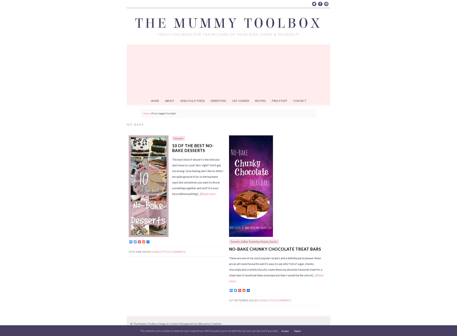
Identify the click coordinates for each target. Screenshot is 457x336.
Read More (310, 330)
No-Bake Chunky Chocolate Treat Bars (275, 249)
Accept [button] (285, 331)
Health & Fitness (192, 100)
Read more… (209, 193)
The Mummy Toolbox (228, 23)
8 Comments (283, 300)
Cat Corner (240, 100)
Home (155, 100)
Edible (244, 241)
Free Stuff (279, 100)
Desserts (178, 138)
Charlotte (159, 251)
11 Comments (177, 251)
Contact (299, 100)
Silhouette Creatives (210, 323)
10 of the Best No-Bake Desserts (193, 148)
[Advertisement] (228, 71)
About (169, 100)
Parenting (218, 100)
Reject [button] (297, 331)
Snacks (273, 241)
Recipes (260, 100)
